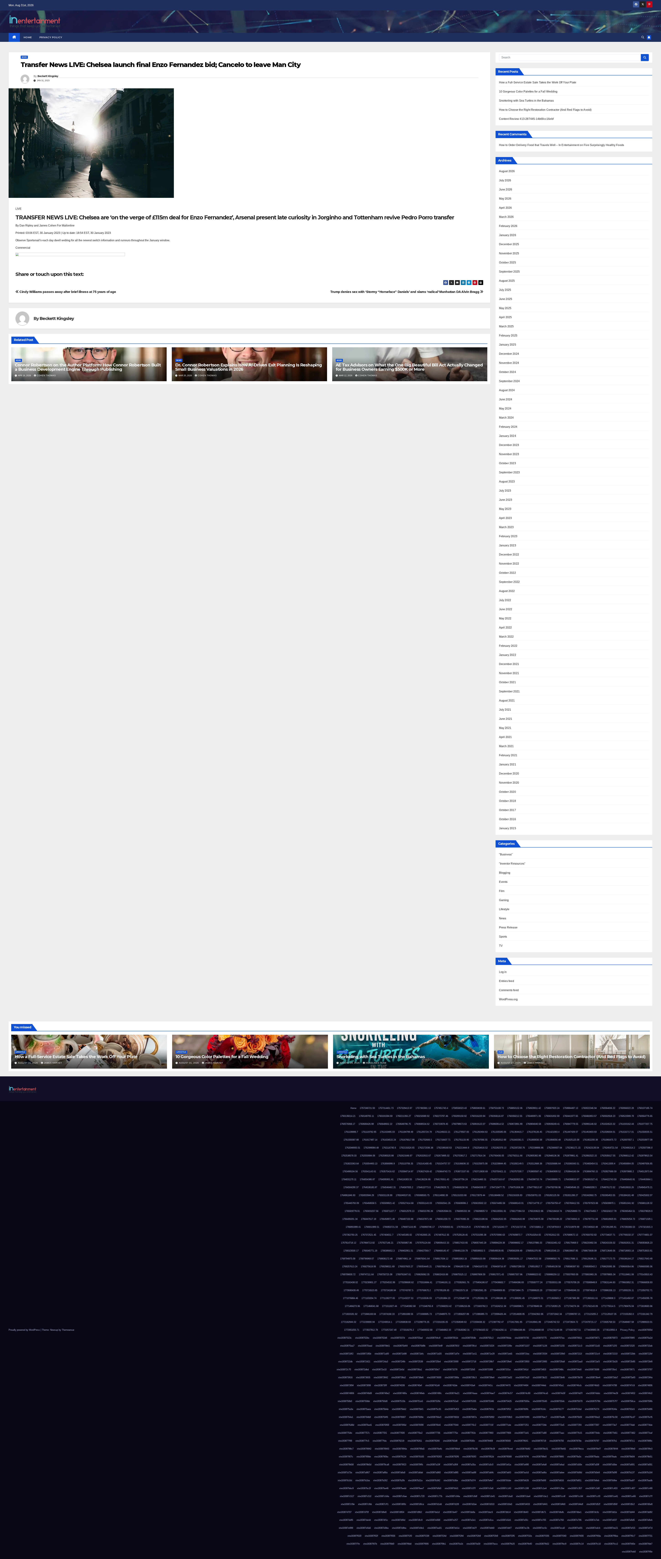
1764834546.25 (571, 1187)
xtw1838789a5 (417, 1448)
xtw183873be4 (593, 1377)
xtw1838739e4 (487, 1377)
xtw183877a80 (539, 1433)
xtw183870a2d (645, 1338)
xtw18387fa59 (473, 1543)
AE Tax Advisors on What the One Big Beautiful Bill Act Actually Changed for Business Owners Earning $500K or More (409, 367)
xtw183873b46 (557, 1377)
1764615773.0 (424, 1187)
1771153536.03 (424, 1298)
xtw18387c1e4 (539, 1488)
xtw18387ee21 (611, 1528)
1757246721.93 (367, 1108)
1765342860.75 (589, 1195)
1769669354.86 (626, 1266)
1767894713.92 (367, 1242)
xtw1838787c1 (627, 1441)
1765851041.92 (626, 1203)
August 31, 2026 (28, 1063)
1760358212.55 (514, 1116)
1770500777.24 (534, 1282)
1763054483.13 (369, 1163)
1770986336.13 (607, 1290)
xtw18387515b (398, 1401)
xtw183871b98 (399, 1353)
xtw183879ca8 (382, 1464)
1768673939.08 (589, 1250)
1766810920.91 (608, 1219)
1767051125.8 (463, 1227)
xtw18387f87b (370, 1543)
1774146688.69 (536, 1330)
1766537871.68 (424, 1219)
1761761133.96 (461, 1140)
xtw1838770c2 (469, 1425)
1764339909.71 (553, 1179)
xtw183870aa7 (347, 1345)
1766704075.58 (535, 1219)
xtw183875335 (469, 1401)
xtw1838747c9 (627, 1385)
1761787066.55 (479, 1140)
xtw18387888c (645, 1441)
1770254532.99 (387, 1282)
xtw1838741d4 (432, 1385)
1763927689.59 (608, 1171)
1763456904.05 (626, 1163)
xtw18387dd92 (645, 1512)
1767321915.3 (645, 1227)
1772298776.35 (421, 1322)
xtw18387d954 (397, 1512)
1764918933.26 (626, 1187)
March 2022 (506, 636)
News (24, 57)
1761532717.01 (626, 1132)
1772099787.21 (572, 1314)
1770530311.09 (553, 1282)
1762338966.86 (535, 1147)
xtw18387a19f (433, 1464)
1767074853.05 (481, 1227)
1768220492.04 (589, 1242)
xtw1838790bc (381, 1456)
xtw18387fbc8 (559, 1543)
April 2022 (505, 627)
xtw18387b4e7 (486, 1480)
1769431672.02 (479, 1266)
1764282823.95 (515, 1179)
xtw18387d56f (610, 1504)
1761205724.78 (424, 1132)
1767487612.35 (441, 1235)
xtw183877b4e (592, 1433)
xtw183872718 (469, 1361)
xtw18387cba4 (523, 1496)
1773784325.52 (480, 1330)
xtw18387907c (346, 1456)
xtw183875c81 (434, 1409)
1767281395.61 (608, 1227)
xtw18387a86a (380, 1472)
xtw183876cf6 (645, 1417)
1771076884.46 (350, 1298)
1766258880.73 (572, 1211)
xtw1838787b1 (610, 1441)
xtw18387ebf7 (505, 1528)
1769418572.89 (461, 1266)
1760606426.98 (366, 1124)
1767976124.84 (423, 1242)
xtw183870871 (592, 1338)
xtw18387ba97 (627, 1480)
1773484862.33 (443, 1330)
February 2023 (508, 536)
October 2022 (507, 572)
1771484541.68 (371, 1306)
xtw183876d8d (347, 1425)
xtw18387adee (557, 1472)
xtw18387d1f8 (452, 1504)
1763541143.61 (368, 1171)
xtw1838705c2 (486, 1338)
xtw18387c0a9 (486, 1488)
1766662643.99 (517, 1219)
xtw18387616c (539, 1409)
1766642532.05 (498, 1219)
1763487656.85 (644, 1163)
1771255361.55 (479, 1298)
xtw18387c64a (382, 1496)
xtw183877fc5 (362, 1441)
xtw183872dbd (361, 1369)
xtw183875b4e (381, 1409)
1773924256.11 (499, 1330)
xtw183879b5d (364, 1464)
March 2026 (506, 216)
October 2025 (507, 262)
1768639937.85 (570, 1250)
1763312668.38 (534, 1163)
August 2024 (507, 390)
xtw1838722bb (628, 1353)
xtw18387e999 (346, 1528)
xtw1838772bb (539, 1425)
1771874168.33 (387, 1314)
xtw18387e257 (451, 1520)
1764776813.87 (534, 1187)
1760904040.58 (533, 1124)
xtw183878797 (592, 1441)
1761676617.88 (407, 1140)
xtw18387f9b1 (439, 1543)
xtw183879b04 (627, 1456)
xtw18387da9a (468, 1512)
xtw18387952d (487, 1456)
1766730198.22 (554, 1219)
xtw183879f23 (399, 1464)
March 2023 (506, 527)
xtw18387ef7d (645, 1528)
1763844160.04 (571, 1171)
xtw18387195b (364, 1353)
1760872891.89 (514, 1124)
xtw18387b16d (345, 1480)
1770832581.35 (478, 1290)
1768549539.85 (496, 1250)
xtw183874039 (397, 1385)
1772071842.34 (554, 1314)
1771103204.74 (368, 1298)
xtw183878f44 (611, 1448)
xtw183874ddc (593, 1393)
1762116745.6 (389, 1147)
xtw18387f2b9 (474, 1536)
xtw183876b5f (575, 1417)
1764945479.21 (644, 1187)
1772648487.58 (626, 1322)
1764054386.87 (367, 1179)
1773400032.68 (424, 1330)
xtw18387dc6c (592, 1512)
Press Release (508, 927)
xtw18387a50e (575, 1464)
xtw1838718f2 (346, 1353)
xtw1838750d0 (380, 1401)
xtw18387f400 (577, 1536)
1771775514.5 (608, 1306)
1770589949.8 (590, 1282)
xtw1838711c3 (575, 1345)
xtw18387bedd (399, 1488)
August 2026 (507, 171)
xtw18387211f (575, 1353)
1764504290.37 (351, 1187)
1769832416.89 (440, 1274)
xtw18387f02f (371, 1536)
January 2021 (507, 764)
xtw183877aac (557, 1433)
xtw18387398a (452, 1377)
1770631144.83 (607, 1282)
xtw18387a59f (592, 1464)
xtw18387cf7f (645, 1496)
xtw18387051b (451, 1338)
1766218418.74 (554, 1211)
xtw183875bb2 (399, 1409)
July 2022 (505, 600)
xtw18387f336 (542, 1536)
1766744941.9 (572, 1219)
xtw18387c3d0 (592, 1488)
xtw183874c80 (523, 1393)
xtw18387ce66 (628, 1496)
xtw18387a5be (610, 1464)
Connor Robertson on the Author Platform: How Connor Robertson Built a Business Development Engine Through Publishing (88, 367)
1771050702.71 (644, 1290)
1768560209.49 (514, 1250)
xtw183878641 (521, 1441)
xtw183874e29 (611, 1393)
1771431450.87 (626, 1298)
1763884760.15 (590, 1171)
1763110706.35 (405, 1163)
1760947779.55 (570, 1124)
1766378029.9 (645, 1211)
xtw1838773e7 (610, 1425)
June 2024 (505, 399)
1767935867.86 (404, 1242)
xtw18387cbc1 (541, 1496)
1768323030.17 (351, 1250)
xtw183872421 (363, 1361)
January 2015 (507, 828)
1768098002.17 (515, 1242)
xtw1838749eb (417, 1393)
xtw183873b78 (575, 1377)
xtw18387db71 (539, 1512)
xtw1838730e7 (432, 1369)
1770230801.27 (368, 1282)
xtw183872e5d (397, 1369)
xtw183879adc (610, 1456)
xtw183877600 (397, 1433)
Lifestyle (504, 909)
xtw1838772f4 (574, 1425)
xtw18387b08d (575, 1472)
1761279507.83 (461, 1132)
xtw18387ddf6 (346, 1520)
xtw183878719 (539, 1441)
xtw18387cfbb (365, 1504)
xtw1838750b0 (345, 1401)
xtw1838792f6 (452, 1456)
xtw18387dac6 (486, 1512)
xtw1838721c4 (592, 1353)
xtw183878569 (503, 1441)
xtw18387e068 (433, 1520)
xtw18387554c (557, 1401)
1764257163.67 (497, 1179)
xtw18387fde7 (645, 1543)
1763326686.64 (553, 1163)
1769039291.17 (515, 1258)
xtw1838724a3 (381, 1361)
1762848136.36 (552, 1155)
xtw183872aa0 (575, 1361)
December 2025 (509, 244)
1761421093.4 (552, 1132)
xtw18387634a (610, 1409)
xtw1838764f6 (381, 1417)
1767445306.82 (404, 1235)
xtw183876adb (557, 1417)
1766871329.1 (645, 1219)
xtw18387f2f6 (508, 1536)
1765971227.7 (389, 1211)
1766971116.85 (408, 1227)
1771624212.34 (498, 1306)
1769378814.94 (442, 1266)
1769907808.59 (477, 1274)
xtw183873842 (381, 1377)
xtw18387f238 (422, 1536)
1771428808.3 (608, 1298)
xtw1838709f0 (628, 1338)
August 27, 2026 (511, 1063)
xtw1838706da (504, 1338)
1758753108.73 (496, 1108)
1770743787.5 (406, 1290)
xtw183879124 (399, 1456)
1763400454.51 (590, 1163)
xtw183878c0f (488, 1448)
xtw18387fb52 (542, 1543)
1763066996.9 (388, 1163)
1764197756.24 (460, 1179)
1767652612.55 (551, 1235)
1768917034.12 (440, 1258)
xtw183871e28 (487, 1353)
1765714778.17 (534, 1203)
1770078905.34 (607, 1274)
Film (502, 891)
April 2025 (505, 317)
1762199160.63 (444, 1147)
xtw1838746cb (574, 1385)
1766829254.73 (627, 1219)
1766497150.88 (405, 1219)
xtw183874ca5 (541, 1393)
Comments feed (509, 990)
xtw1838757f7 (610, 1401)
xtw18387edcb (593, 1528)
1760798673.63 (459, 1124)
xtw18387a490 (522, 1464)
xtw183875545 (540, 1401)
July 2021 (505, 709)
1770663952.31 (626, 1282)
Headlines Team (376, 1063)
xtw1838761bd (574, 1409)
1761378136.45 (534, 1132)
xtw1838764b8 (363, 1417)
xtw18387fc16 (594, 1543)
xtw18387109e (505, 1345)
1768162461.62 (553, 1242)
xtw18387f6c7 (628, 1536)
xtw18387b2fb (398, 1480)
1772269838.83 (403, 1322)
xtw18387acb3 (522, 1472)
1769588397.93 (571, 1266)
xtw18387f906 (422, 1543)
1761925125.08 (571, 1140)
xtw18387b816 (556, 1480)
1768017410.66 (460, 1242)
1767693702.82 (589, 1235)
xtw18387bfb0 (434, 1488)
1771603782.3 (480, 1306)
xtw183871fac (522, 1353)
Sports (503, 936)
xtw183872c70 (344, 1369)
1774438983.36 (591, 1330)
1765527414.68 (405, 1203)
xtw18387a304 (451, 1464)
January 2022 (507, 654)
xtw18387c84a (453, 1496)
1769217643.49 (644, 1258)
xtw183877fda (379, 1441)
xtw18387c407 (628, 1488)
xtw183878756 (556, 1441)
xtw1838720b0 (558, 1353)
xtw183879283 (434, 1456)
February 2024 (508, 426)
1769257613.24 (349, 1266)
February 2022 (508, 645)
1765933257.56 (370, 1211)
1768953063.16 (459, 1258)
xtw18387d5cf (628, 1504)
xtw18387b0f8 (610, 1472)
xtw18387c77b (435, 1496)
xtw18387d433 (523, 1504)
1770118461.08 (626, 1274)
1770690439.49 (351, 1290)
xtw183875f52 (504, 1409)
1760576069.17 (347, 1124)
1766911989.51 (371, 1227)
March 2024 (506, 417)
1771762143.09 (590, 1306)
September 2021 (509, 691)
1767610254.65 (533, 1235)
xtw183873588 (592, 1369)
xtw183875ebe (469, 1409)
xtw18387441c (486, 1385)
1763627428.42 (424, 1171)
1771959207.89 (461, 1314)
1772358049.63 (458, 1322)
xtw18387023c (344, 1338)
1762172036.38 (425, 1147)
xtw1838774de (645, 1425)
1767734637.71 (607, 1235)
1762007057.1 (627, 1140)
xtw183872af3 (593, 1361)
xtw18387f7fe (353, 1543)
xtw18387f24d (439, 1536)
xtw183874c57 (505, 1393)
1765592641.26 (442, 1203)
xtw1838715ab (645, 1345)
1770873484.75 (516, 1290)
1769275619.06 (368, 1266)
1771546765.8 (426, 1306)
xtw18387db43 (521, 1512)
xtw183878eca (576, 1448)
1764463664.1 (645, 1179)
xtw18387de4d (363, 1520)
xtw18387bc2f (364, 1488)
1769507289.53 (517, 1266)
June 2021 (505, 718)
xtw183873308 (486, 1369)
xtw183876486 (645, 1409)
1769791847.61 (403, 1274)
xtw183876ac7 (540, 1417)
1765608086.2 (461, 1203)
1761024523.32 (607, 1124)
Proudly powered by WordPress (25, 1330)
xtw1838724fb (398, 1361)
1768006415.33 (441, 1242)
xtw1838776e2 (415, 1433)
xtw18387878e (574, 1441)
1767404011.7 (386, 1235)
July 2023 (505, 490)
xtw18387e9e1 (417, 1528)
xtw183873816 (345, 1377)
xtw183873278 (450, 1369)
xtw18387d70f (362, 1512)
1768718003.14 (626, 1250)
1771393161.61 (590, 1298)
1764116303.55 (404, 1179)
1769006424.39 (496, 1258)
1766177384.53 (517, 1211)
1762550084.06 (367, 1155)
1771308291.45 (517, 1298)
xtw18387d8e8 (379, 1512)
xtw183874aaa (470, 1393)
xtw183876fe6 (434, 1425)
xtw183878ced (505, 1448)
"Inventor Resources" (512, 863)
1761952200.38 (590, 1140)
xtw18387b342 (433, 1480)
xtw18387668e (416, 1417)
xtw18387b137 (627, 1472)
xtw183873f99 (364, 1385)
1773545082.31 (462, 1330)
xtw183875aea (363, 1409)
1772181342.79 (644, 1314)
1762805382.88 (533, 1155)
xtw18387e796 (574, 1520)
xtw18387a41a (504, 1464)
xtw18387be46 (381, 1488)
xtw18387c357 (575, 1488)
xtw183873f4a (645, 1377)
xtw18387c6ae (399, 1496)
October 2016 (507, 819)
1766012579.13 (406, 1211)
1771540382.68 (408, 1306)
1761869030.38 (534, 1140)
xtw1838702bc (362, 1338)
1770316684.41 (424, 1282)
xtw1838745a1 (556, 1385)
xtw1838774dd (627, 1425)
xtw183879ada (592, 1456)
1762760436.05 (496, 1155)
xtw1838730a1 (415, 1369)
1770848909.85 (497, 1290)
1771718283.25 (553, 1306)
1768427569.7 (424, 1250)
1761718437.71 (442, 1140)
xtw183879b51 (645, 1456)
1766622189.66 (480, 1219)
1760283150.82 (459, 1116)
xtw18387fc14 (577, 1543)
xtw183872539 (416, 1361)
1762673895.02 (441, 1155)
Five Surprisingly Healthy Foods (604, 145)
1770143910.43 (644, 1274)
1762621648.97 (404, 1155)
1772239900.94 (367, 1322)
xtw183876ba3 (592, 1417)
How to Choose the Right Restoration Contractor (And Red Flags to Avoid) (545, 109)
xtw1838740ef (415, 1385)
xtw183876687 (398, 1417)
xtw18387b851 (574, 1480)
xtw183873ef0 (628, 1377)
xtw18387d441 (540, 1504)
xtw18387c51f (364, 1496)
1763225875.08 (479, 1163)
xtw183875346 (487, 1401)
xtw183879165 (417, 1456)
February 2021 (508, 755)
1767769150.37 (626, 1235)
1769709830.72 (347, 1274)
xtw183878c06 (470, 1448)
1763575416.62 (387, 1171)
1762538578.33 (348, 1155)
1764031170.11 (349, 1179)
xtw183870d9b (418, 1345)
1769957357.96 (514, 1274)
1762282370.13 (498, 1147)
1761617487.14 (369, 1140)
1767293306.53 (627, 1227)
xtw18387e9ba (381, 1528)
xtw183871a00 (382, 1353)
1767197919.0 (554, 1227)
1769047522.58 (533, 1258)
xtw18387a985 (451, 1472)
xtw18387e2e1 (468, 1520)
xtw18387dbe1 (574, 1512)
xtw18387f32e (525, 1536)
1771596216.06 (462, 1306)
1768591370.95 (533, 1250)
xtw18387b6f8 (539, 1480)
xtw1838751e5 (416, 1401)
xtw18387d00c (399, 1504)
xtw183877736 (433, 1433)
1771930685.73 (424, 1314)
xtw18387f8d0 (387, 1543)
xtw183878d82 (523, 1448)
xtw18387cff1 (382, 1504)
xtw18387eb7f (470, 1528)
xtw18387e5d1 (504, 1520)
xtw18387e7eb (592, 1520)
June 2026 (505, 189)
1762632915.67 (423, 1155)
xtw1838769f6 (522, 1417)
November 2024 (509, 362)
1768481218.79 (460, 1250)
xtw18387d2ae (469, 1504)
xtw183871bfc (417, 1353)
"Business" (506, 854)
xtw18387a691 (627, 1464)
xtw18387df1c (381, 1520)
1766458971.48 (387, 1219)
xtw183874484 (521, 1385)
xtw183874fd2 (645, 1393)
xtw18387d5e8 (645, 1504)
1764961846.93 (347, 1195)
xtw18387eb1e (452, 1528)
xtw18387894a (399, 1448)
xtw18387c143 (504, 1488)
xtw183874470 (503, 1385)
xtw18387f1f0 (405, 1536)
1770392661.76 (461, 1282)
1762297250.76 (517, 1147)
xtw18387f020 (354, 1536)
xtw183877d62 (628, 1433)
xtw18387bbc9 (346, 1488)
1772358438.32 (477, 1322)
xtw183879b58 (346, 1464)
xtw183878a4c (435, 1448)
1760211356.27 (403, 1116)
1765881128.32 (644, 1203)
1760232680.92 (421, 1116)
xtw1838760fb (521, 1409)
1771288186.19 (498, 1298)
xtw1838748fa (400, 1393)
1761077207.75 (644, 1124)
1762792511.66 (514, 1155)
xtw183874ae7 (488, 1393)
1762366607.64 (554, 1147)
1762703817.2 (460, 1155)
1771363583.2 (554, 1298)
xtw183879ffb (416, 1464)
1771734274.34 (571, 1306)
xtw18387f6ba (611, 1536)
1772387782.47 (496, 1322)
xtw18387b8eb (592, 1480)
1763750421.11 (498, 1171)
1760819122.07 (477, 1124)
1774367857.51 (573, 1330)
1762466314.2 (628, 1147)
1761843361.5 (516, 1140)
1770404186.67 (480, 1282)
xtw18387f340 (559, 1536)
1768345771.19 (369, 1250)
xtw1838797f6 (522, 1456)
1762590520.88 (386, 1155)
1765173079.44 (477, 1195)
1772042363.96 (535, 1314)
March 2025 (506, 326)
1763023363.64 (351, 1163)
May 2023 (505, 508)
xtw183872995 (540, 1361)
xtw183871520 (627, 1345)
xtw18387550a (522, 1401)
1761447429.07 (570, 1132)
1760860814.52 (496, 1124)
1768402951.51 (405, 1250)
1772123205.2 (591, 1314)
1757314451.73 (386, 1108)
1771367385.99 (571, 1298)
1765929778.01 (352, 1211)
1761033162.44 (626, 1124)
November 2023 (509, 454)
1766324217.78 (608, 1211)
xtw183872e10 (379, 1369)
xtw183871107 (522, 1345)
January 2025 (507, 344)
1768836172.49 (384, 1258)
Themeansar (68, 1330)
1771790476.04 (626, 1306)
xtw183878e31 (541, 1448)
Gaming (504, 900)
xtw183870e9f (436, 1345)
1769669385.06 (644, 1266)
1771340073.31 (535, 1298)
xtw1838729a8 (557, 1361)
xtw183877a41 (522, 1433)
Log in (503, 971)
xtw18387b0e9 (592, 1472)
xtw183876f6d (399, 1425)
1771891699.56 (405, 1314)
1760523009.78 (626, 1116)
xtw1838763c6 (627, 1409)
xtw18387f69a (594, 1536)
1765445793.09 (351, 1203)
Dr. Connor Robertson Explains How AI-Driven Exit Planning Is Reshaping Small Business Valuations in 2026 (248, 367)
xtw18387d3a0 (505, 1504)
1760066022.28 (626, 1108)
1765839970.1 (608, 1203)
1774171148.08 (554, 1330)
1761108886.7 (351, 1132)
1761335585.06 (498, 1132)
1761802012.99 (498, 1140)
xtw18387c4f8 (645, 1488)
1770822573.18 (460, 1290)
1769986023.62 (533, 1274)
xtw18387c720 (417, 1496)
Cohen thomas (46, 375)
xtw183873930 (434, 1377)
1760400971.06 (533, 1116)
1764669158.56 (460, 1187)
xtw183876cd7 (628, 1417)
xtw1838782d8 (450, 1441)
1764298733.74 (534, 1179)
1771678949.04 (534, 1306)
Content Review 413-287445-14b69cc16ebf (526, 118)
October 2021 (507, 682)
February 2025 (508, 335)
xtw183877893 (486, 1433)
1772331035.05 (440, 1322)
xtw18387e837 (610, 1520)
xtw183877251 (522, 1425)
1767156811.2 (536, 1227)
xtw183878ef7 (594, 1448)
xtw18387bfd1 (451, 1488)
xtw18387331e (503, 1369)
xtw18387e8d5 (627, 1520)
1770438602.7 (498, 1282)
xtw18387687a (469, 1417)
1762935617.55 (607, 1155)
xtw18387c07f (469, 1488)
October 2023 (507, 463)
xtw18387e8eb (645, 1520)
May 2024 (505, 408)
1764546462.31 (388, 1187)
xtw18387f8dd (404, 1543)
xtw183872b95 (628, 1361)
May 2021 (505, 727)
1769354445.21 (424, 1266)
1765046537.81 (403, 1195)
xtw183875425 (504, 1401)
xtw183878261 (415, 1441)
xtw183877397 (592, 1425)
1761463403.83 (589, 1132)
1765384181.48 (626, 1195)
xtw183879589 (504, 1456)
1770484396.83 (516, 1282)
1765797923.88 (590, 1203)
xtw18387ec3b (522, 1528)
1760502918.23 (607, 1116)
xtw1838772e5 (557, 1425)
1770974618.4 (590, 1290)
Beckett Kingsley (48, 76)
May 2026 (505, 198)
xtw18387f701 (645, 1536)
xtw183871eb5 (505, 1353)
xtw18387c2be (557, 1488)
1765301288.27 (570, 1195)
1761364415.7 (516, 1132)
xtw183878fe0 (628, 1448)
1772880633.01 (644, 1322)
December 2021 (509, 664)
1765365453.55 (607, 1195)
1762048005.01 (352, 1147)
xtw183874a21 (452, 1393)
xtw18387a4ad (557, 1464)
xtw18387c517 (347, 1496)
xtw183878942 (364, 1448)
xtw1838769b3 (505, 1417)
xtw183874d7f (576, 1393)
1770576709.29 (571, 1282)
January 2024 (507, 435)
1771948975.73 (442, 1314)
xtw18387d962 (415, 1512)
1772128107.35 (608, 1314)
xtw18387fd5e (628, 1543)
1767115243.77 (499, 1227)
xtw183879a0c (574, 1456)
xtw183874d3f (558, 1393)
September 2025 (509, 271)
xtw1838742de (450, 1385)
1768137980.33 (534, 1242)
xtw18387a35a (468, 1464)
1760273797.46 (440, 1116)
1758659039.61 (477, 1108)
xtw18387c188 (522, 1488)
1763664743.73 (442, 1171)
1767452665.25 (423, 1235)
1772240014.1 (385, 1322)
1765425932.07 (644, 1195)
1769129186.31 (589, 1258)
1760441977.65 (570, 1116)
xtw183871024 (487, 1345)
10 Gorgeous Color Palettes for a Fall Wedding (528, 91)
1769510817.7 (535, 1266)
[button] (642, 37)
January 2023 (507, 545)
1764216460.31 (478, 1179)
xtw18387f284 (457, 1536)
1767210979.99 (571, 1227)
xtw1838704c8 (433, 1338)
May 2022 (505, 618)
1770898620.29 (534, 1290)
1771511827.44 (389, 1306)
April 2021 (505, 737)
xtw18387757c (362, 1433)
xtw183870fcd (469, 1345)
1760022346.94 (589, 1108)
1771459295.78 (644, 1298)
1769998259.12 (552, 1274)
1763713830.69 (480, 1171)
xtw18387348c (556, 1369)
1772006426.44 (498, 1314)
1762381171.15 (572, 1147)
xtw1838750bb (362, 1401)
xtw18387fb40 (525, 1543)
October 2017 (507, 810)
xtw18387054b (468, 1338)
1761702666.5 (425, 1140)
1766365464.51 (627, 1211)
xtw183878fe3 (645, 1448)
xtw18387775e (451, 1433)
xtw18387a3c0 (486, 1464)
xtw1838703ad (415, 1338)
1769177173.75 (607, 1258)
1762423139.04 (591, 1147)
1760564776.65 (644, 1116)
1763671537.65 (461, 1171)
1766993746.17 (427, 1227)
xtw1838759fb (645, 1401)
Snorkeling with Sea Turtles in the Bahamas (526, 100)
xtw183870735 (522, 1338)
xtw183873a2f (522, 1377)
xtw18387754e (345, 1433)
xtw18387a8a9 (398, 1472)
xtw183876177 (556, 1409)
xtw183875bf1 (416, 1409)
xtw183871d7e (452, 1353)
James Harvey (53, 1063)
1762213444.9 (462, 1147)
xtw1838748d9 (365, 1393)
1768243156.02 (607, 1242)
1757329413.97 (404, 1108)
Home (28, 37)
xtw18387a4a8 (539, 1464)
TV (501, 945)
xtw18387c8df (470, 1496)
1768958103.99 (477, 1258)
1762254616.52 (480, 1147)
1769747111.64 (366, 1274)
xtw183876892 (487, 1417)
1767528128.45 (460, 1235)
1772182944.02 (348, 1322)
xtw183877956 (504, 1433)
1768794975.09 (347, 1258)
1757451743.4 (441, 1108)
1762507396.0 (645, 1147)
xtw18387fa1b (456, 1543)
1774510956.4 (610, 1330)
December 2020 (509, 773)
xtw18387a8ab (416, 1472)
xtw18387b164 (645, 1472)
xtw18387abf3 (504, 1472)
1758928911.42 (533, 1108)
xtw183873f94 (347, 1385)
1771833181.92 (349, 1314)
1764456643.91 (627, 1179)
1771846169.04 (368, 1314)
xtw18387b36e (451, 1480)
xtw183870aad (365, 1345)
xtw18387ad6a (539, 1472)
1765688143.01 (516, 1203)
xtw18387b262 (380, 1480)
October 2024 (507, 372)
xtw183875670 (575, 1401)
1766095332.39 (462, 1211)
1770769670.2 (424, 1290)
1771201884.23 (442, 1298)
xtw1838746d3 (592, 1385)
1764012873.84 (644, 1171)
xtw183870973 (610, 1338)
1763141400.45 (424, 1163)
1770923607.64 (553, 1290)
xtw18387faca (490, 1543)
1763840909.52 (553, 1171)
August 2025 (507, 280)
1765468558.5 (369, 1203)
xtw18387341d (521, 1369)
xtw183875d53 (452, 1409)
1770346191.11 (443, 1282)
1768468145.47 (441, 1250)
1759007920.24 (551, 1108)
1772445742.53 (551, 1322)
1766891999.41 (353, 1227)
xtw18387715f (486, 1425)
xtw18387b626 (522, 1480)
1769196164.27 (626, 1258)
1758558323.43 (459, 1108)
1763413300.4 (608, 1163)
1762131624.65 (407, 1147)
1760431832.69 (551, 1116)
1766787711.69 (590, 1219)
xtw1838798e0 (539, 1456)
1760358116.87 (496, 1116)
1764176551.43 (441, 1179)
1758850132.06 (514, 1108)
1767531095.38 (478, 1235)
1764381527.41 (590, 1179)
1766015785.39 (425, 1211)
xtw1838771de (504, 1425)
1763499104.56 (350, 1171)
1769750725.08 (384, 1274)
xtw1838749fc (435, 1393)
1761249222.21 (442, 1132)
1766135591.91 (498, 1211)
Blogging (504, 872)
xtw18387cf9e (348, 1504)
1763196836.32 (461, 1163)
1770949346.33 (571, 1290)
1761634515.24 (388, 1140)
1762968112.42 (626, 1155)
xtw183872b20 (610, 1361)
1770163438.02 (350, 1282)
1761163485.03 (387, 1132)
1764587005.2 (406, 1187)
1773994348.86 (517, 1330)
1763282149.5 (516, 1163)
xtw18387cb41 (488, 1496)
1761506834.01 (607, 1132)
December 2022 (509, 554)
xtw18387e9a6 (363, 1528)
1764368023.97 (571, 1179)
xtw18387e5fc (521, 1520)
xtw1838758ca (628, 1401)
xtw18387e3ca (486, 1520)
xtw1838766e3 (434, 1417)
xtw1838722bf (645, 1353)
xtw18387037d (398, 1338)
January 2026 (507, 235)
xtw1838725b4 (433, 1361)
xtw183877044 (451, 1425)
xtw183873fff (380, 1385)
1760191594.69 (384, 1116)
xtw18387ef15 (628, 1528)
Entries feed (506, 981)
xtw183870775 (539, 1338)
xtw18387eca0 (557, 1528)
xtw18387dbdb (556, 1512)
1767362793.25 (350, 1235)
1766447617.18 (368, 1219)
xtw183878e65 (559, 1448)
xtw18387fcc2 (611, 1543)
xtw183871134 (540, 1345)
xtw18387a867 (362, 1472)
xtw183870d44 (400, 1345)
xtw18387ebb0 (487, 1528)
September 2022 (509, 581)
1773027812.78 (370, 1330)
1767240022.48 (590, 1227)
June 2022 (505, 609)
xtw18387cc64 (576, 1496)
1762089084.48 (371, 1147)
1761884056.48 (553, 1140)
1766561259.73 (442, 1219)
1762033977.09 (644, 1140)
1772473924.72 (570, 1322)
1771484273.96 (352, 1306)
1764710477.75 (497, 1187)
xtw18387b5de (504, 1480)
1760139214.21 (347, 1116)
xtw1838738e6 (416, 1377)
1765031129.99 (384, 1195)
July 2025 (505, 289)
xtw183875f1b (487, 1409)
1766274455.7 (591, 1211)
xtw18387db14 (503, 1512)
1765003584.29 (366, 1195)
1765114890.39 (440, 1195)
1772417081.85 (514, 1322)
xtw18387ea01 (434, 1528)
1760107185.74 (644, 1108)
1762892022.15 (589, 1155)
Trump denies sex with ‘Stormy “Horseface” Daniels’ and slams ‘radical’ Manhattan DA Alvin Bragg (405, 292)
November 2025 (509, 253)
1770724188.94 (388, 1290)
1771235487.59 (461, 1298)
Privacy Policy (50, 37)
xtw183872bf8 (645, 1361)
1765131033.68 (458, 1195)
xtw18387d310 (487, 1504)
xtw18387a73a (345, 1472)
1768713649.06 (607, 1250)
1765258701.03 (533, 1195)
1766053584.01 (444, 1211)
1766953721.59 (390, 1227)
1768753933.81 (644, 1250)
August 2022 (507, 591)
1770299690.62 (406, 1282)
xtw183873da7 (611, 1377)
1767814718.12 (348, 1242)
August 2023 (507, 481)
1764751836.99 (515, 1187)
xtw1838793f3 (469, 1456)
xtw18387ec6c (540, 1528)
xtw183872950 (522, 1361)
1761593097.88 (351, 1140)
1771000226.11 (626, 1290)
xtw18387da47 (450, 1512)
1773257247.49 (388, 1330)
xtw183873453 (539, 1369)
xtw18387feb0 (629, 1551)
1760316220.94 (477, 1116)
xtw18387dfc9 (415, 1520)
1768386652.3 (388, 1250)
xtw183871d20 (434, 1353)
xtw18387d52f (593, 1504)
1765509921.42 (387, 1203)
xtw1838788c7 (346, 1448)
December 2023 (509, 445)
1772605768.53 (607, 1322)
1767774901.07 (644, 1235)
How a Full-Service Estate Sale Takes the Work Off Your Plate (537, 82)
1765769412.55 (571, 1203)
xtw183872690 (451, 1361)
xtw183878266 (432, 1441)
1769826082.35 (421, 1274)
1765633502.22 (478, 1203)
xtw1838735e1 (610, 1369)
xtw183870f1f (452, 1345)
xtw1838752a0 (451, 1401)
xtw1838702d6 (380, 1338)
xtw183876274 (592, 1409)
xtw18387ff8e (645, 1551)
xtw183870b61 (383, 1345)
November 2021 (509, 673)
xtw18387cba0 (505, 1496)
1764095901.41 (386, 1179)
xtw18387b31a (415, 1480)
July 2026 (505, 180)
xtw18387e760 (556, 1520)
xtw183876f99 (416, 1425)
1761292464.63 (479, 1132)
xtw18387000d (645, 1330)
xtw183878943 (382, 1448)
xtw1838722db (345, 1361)
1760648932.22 (384, 1124)
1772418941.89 (533, 1322)
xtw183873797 (645, 1369)
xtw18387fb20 (508, 1543)
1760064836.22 (607, 1108)
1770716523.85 (369, 1290)
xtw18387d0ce (417, 1504)
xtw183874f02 (628, 1393)
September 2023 (509, 472)
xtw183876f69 (382, 1425)
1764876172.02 (607, 1187)
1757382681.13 (423, 1108)
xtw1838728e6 (504, 1361)
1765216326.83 (514, 1195)
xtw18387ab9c (487, 1472)
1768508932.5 (478, 1250)
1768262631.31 (626, 1242)
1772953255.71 (351, 1330)
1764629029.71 (441, 1187)
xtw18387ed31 (575, 1528)
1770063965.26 (589, 1274)
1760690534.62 (421, 1124)
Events (503, 881)
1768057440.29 (478, 1242)
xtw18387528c (433, 1401)
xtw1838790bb (363, 1456)
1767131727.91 (518, 1227)
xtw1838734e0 (574, 1369)
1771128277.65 (387, 1298)
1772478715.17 (589, 1322)
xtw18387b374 (468, 1480)
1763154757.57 (442, 1163)
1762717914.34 (477, 1155)
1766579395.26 (461, 1219)
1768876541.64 (422, 1258)
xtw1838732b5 (468, 1369)
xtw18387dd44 (627, 1512)
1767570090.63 (497, 1235)
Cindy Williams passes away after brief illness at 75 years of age (67, 292)
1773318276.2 (407, 1330)
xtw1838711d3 (593, 1345)
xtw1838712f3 (610, 1345)
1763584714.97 (405, 1171)
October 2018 (507, 800)
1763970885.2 (627, 1171)
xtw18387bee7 (417, 1488)
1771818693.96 (644, 1306)
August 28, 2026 (350, 1063)
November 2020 (509, 782)
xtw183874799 (610, 1385)
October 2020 (507, 791)
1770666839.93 (644, 1282)
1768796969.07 (366, 1258)
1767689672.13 (570, 1235)
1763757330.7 (516, 1171)
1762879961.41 (570, 1155)
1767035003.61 (445, 1227)
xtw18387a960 (433, 1472)
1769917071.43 (496, 1274)
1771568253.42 (444, 1306)
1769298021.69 (387, 1266)
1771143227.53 (405, 1298)
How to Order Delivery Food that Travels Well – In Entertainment (539, 145)
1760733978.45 (440, 1124)
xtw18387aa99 (469, 1472)
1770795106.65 (441, 1290)
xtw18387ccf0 (593, 1496)
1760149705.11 (366, 1116)
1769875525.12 (459, 1274)
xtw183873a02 (505, 1377)
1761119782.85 (368, 1132)
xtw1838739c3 (469, 1377)
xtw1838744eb (539, 1385)
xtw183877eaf (645, 1433)
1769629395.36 (607, 1266)
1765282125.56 (551, 1195)
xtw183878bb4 (453, 1448)
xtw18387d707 (344, 1512)
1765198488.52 (496, 1195)
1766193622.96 (535, 1211)
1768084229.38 (497, 1242)
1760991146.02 (589, 1124)
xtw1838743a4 (468, 1385)
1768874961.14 (403, 1258)
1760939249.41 (552, 1124)
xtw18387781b (468, 1433)
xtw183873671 (627, 1369)
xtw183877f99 (345, 1441)
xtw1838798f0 (557, 1456)
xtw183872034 (540, 1353)
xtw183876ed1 (365, 1425)
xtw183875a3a (346, 1409)
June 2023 (505, 499)
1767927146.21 (385, 1242)
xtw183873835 (363, 1377)
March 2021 (506, 746)
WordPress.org (508, 999)
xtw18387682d (452, 1417)
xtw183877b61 (610, 1433)
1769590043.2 (590, 1266)
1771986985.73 (479, 1314)
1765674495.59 (497, 1203)
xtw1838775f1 (380, 1433)
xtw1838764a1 (346, 1417)
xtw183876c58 (610, 1417)
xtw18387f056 (388, 1536)
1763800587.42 (534, 1171)
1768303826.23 (644, 1242)
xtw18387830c (468, 1441)
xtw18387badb (645, 1480)
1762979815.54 (644, 1155)
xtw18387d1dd (434, 1504)
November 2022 (509, 563)
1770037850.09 (570, 1274)
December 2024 (509, 353)
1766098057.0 (480, 1211)
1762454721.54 (610, 1147)
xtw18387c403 (610, 1488)
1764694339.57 (478, 1187)
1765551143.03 (424, 1203)
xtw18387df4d (398, 1520)
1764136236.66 (423, 1179)
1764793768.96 (553, 1187)
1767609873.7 (515, 1235)
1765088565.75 (421, 1195)
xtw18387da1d (432, 1512)
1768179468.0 (571, 1242)
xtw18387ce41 (611, 1496)
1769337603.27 (405, 1266)
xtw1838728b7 (487, 1361)
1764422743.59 (608, 1179)
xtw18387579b (593, 1401)
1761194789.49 (405, 1132)
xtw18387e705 (539, 1520)
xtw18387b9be (610, 1480)
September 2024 (509, 381)
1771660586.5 (516, 1306)
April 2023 (505, 518)
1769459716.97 (498, 1266)
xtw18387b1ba (362, 1480)
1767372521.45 (368, 1235)
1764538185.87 (369, 1187)
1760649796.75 (403, 1124)
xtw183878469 (486, 1441)
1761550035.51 (644, 1132)
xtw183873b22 (540, 1377)
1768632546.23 (551, 1250)
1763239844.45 (498, 1163)
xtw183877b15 (575, 1433)
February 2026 (508, 226)
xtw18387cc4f (558, 1496)
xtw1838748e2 (382, 1393)
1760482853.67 (589, 1116)
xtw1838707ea (557, 1338)
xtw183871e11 (470, 1353)
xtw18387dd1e (610, 1512)
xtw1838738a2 (398, 1377)
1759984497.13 (570, 1108)
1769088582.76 (552, 1258)
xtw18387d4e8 (576, 1504)
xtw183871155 (557, 1345)
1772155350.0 (627, 1314)
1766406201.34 (350, 1219)
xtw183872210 (610, 1353)
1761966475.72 (608, 1140)
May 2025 (505, 308)
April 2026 (505, 207)
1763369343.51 (571, 1163)
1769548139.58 (553, 1266)
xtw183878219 (397, 1441)
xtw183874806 (645, 1385)
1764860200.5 (590, 1187)
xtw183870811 (575, 1338)
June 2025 (505, 299)
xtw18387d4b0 (558, 1504)
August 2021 (507, 700)
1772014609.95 (517, 1314)
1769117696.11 (570, 1258)
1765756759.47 (553, 1203)
